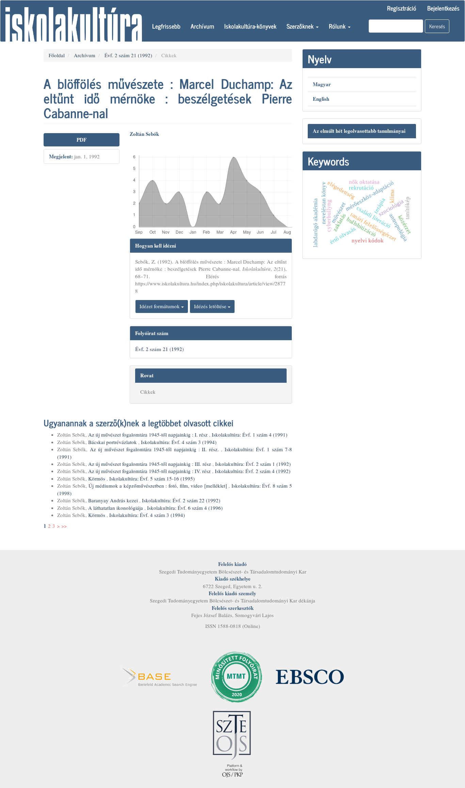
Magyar (322, 84)
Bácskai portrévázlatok (113, 442)
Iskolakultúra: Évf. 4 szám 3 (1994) (179, 442)
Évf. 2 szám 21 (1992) (128, 55)
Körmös (97, 478)
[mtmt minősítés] (236, 676)
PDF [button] (81, 139)
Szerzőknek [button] (301, 26)
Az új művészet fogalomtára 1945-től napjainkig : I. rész (148, 434)
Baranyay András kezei (113, 500)
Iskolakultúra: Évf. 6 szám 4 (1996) (185, 507)
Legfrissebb (166, 26)
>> (64, 525)
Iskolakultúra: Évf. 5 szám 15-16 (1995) (152, 478)
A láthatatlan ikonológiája (116, 507)
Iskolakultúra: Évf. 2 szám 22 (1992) (181, 500)
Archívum (202, 26)
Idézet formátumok (160, 306)
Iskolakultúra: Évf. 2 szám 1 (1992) (253, 463)
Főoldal (57, 55)
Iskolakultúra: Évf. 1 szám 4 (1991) (249, 434)
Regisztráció (401, 8)
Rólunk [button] (338, 26)
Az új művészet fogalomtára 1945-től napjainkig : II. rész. (155, 449)
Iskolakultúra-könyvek (250, 26)
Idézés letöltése (211, 306)
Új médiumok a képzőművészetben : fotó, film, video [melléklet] (158, 485)
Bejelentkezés (443, 8)
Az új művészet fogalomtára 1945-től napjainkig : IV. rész (150, 471)
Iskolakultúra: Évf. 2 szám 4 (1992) (252, 471)
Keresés (437, 26)
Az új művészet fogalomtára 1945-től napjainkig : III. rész (150, 463)
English (321, 99)
